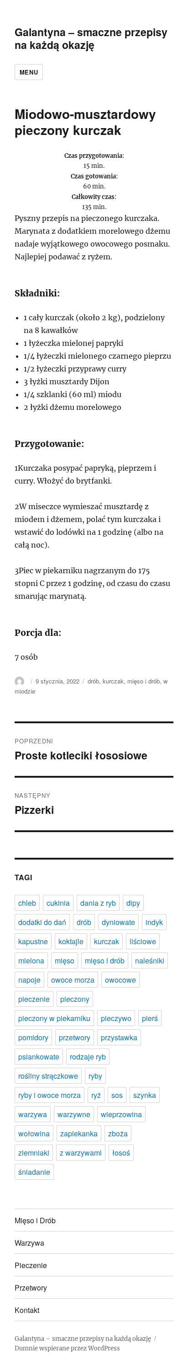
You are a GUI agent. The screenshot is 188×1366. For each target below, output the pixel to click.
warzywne (73, 1114)
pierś (150, 1018)
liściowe (143, 941)
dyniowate (118, 922)
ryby (95, 1075)
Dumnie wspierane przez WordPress (67, 1348)
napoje (29, 979)
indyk (154, 922)
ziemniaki (33, 1152)
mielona (31, 960)
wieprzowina (121, 1114)
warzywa (32, 1114)
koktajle (71, 941)
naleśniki (149, 960)
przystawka (119, 1037)
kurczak (113, 681)
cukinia (58, 903)
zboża (118, 1133)
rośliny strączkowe (48, 1075)
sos (117, 1095)
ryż (96, 1095)
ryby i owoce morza (49, 1095)
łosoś (121, 1152)
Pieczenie (31, 1265)
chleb (27, 903)
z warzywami (81, 1152)
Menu (29, 72)
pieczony (74, 999)
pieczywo (116, 1018)
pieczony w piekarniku (54, 1018)
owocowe (120, 979)
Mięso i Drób (35, 1220)
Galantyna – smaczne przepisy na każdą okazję (91, 38)
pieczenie (34, 999)
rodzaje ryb (88, 1056)
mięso (64, 960)
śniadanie (34, 1172)
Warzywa (29, 1242)
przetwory (74, 1037)
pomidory (33, 1037)
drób (93, 681)
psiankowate (38, 1056)
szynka (144, 1095)
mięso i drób (143, 681)
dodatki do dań (42, 922)
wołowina (34, 1133)
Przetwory (31, 1287)
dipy (133, 903)
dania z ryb (98, 903)
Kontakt (27, 1310)
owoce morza (72, 979)
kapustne (33, 941)
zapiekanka (79, 1133)
